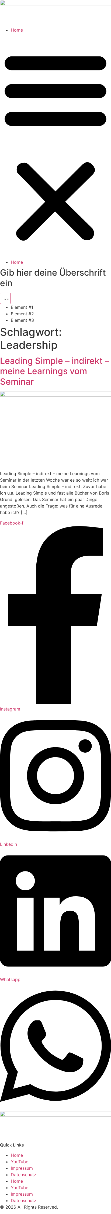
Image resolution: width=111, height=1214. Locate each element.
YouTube (19, 1161)
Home (17, 30)
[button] (55, 146)
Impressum (22, 1168)
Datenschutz (23, 1174)
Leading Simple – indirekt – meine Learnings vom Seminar (54, 371)
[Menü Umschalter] (5, 298)
